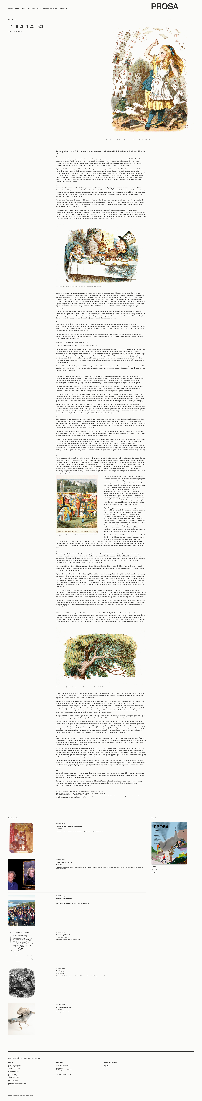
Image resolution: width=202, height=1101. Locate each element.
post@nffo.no (15, 1076)
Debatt (33, 8)
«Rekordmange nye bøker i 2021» (65, 794)
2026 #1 (58, 823)
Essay (15, 20)
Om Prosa (62, 8)
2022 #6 (10, 20)
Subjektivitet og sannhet (64, 862)
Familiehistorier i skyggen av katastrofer (69, 826)
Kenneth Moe (61, 973)
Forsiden (10, 8)
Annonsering (53, 8)
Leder (27, 8)
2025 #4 (58, 896)
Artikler (17, 8)
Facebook (106, 1065)
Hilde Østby (12, 32)
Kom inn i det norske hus (64, 898)
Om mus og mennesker (63, 1007)
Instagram (106, 1067)
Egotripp (154, 869)
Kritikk (23, 8)
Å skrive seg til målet (63, 935)
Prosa (173, 6)
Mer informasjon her (13, 1085)
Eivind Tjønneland (62, 865)
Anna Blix (60, 1009)
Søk (67, 8)
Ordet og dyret (61, 971)
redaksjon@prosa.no (17, 1067)
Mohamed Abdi (61, 901)
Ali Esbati (60, 828)
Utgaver (39, 8)
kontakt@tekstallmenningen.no (19, 1083)
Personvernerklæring (13, 1095)
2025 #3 (58, 932)
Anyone (31, 1095)
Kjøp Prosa (46, 8)
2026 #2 (154, 866)
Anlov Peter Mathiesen (63, 937)
